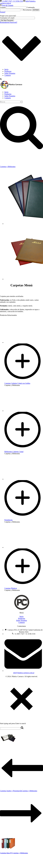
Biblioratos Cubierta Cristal (13, 452)
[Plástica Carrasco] (11, 88)
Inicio (6, 69)
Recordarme (27, 10)
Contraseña (31, 7)
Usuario (3, 7)
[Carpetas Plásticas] (23, 586)
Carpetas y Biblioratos (7, 167)
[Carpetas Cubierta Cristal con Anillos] (23, 381)
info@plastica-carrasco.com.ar (23, 673)
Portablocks (8, 520)
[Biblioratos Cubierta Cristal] (23, 450)
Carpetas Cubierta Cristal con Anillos (17, 383)
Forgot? (2, 12)
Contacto (7, 75)
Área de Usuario (7, 5)
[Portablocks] (23, 518)
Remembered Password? (8, 22)
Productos (7, 71)
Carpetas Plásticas (10, 588)
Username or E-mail (7, 18)
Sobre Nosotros (9, 73)
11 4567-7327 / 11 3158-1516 (12, 1)
